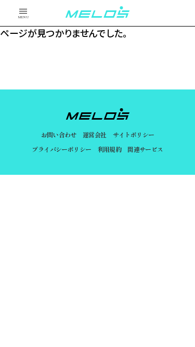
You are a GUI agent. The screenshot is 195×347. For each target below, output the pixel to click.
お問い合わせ (58, 134)
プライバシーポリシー (61, 149)
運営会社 (95, 134)
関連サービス (145, 149)
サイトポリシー (133, 134)
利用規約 (110, 149)
